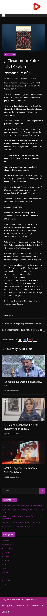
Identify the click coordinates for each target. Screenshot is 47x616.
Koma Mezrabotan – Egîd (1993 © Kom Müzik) (22, 332)
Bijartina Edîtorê (8, 548)
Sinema (5, 572)
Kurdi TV (24, 78)
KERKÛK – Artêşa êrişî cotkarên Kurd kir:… (24, 323)
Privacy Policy (8, 605)
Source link (8, 315)
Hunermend (6, 560)
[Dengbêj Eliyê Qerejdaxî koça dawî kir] (23, 356)
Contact (5, 611)
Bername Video (8, 544)
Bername (5, 540)
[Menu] (4, 15)
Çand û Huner (10, 54)
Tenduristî (6, 580)
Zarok (4, 584)
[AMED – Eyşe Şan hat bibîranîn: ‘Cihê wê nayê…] (23, 442)
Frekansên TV (7, 556)
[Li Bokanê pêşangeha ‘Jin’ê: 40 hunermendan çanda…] (23, 399)
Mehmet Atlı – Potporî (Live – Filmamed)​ (18, 526)
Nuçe (4, 568)
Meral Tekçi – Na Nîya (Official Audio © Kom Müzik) (22, 506)
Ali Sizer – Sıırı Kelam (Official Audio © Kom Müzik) (21, 522)
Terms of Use (23, 605)
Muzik (4, 564)
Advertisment (38, 605)
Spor (4, 576)
